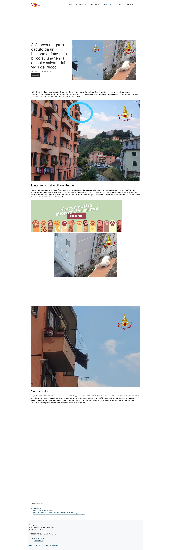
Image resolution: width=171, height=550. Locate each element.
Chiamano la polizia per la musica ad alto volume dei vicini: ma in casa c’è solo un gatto (59, 514)
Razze (129, 4)
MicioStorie (93, 4)
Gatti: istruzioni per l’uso (76, 4)
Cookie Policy (38, 541)
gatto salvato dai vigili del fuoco (42, 510)
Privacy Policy (39, 538)
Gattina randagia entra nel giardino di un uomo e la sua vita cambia (53, 512)
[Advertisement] (85, 22)
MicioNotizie (107, 4)
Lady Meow (34, 71)
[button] (137, 4)
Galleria (118, 4)
